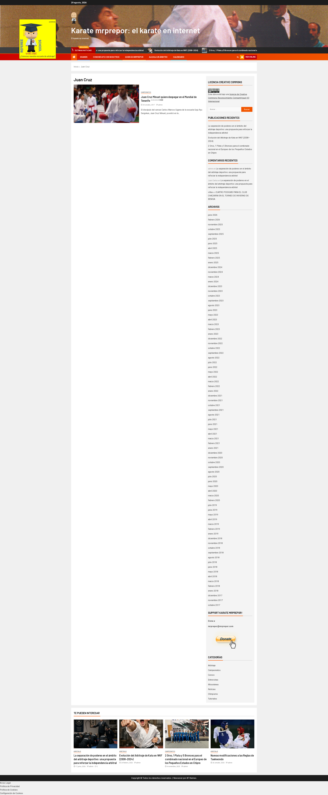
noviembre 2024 (215, 272)
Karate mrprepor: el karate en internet (135, 30)
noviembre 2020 (215, 457)
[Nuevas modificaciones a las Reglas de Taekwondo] (232, 734)
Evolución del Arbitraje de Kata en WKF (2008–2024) (139, 50)
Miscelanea (213, 684)
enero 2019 (213, 534)
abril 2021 (212, 434)
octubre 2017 (214, 605)
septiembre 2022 (216, 353)
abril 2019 (212, 519)
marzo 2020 (213, 495)
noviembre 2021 (215, 400)
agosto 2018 (213, 557)
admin (160, 105)
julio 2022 (212, 362)
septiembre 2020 (216, 467)
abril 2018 (212, 576)
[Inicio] (74, 57)
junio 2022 (212, 367)
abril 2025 (212, 248)
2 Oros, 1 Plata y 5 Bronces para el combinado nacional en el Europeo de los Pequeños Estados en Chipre (216, 50)
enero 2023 (213, 334)
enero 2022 (213, 391)
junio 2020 (212, 481)
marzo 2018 (213, 581)
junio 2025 (212, 243)
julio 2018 (212, 562)
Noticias (212, 689)
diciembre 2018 (215, 538)
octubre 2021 (214, 405)
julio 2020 (212, 476)
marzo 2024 (213, 277)
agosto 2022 (213, 358)
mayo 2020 (213, 486)
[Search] (237, 57)
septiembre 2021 (216, 410)
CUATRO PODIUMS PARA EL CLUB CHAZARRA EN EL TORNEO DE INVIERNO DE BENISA (228, 195)
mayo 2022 (213, 372)
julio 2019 (212, 505)
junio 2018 (212, 567)
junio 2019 (212, 510)
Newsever (178, 778)
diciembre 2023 (215, 286)
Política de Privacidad (10, 786)
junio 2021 (212, 424)
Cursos (211, 675)
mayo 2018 (213, 572)
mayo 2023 (213, 315)
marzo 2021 (213, 438)
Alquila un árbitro (158, 57)
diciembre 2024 (215, 267)
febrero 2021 (214, 443)
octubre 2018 (214, 548)
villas (210, 192)
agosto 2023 (213, 305)
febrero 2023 (214, 329)
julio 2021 (212, 419)
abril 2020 (212, 491)
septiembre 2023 (216, 300)
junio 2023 (212, 310)
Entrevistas (213, 680)
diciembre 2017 (215, 595)
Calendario (178, 57)
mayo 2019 (213, 514)
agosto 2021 (213, 415)
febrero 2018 (214, 586)
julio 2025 (212, 239)
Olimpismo (213, 694)
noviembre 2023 (215, 291)
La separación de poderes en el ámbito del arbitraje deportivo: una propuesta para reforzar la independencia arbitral (230, 129)
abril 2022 (212, 377)
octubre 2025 (214, 229)
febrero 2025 (214, 258)
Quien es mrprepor (134, 57)
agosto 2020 (213, 472)
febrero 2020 (214, 500)
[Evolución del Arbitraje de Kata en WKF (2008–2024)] (141, 734)
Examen (83, 57)
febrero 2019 (214, 529)
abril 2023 (212, 319)
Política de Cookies (9, 790)
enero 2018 (213, 591)
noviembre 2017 (215, 600)
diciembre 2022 (215, 338)
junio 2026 (212, 215)
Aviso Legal (5, 783)
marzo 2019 (213, 524)
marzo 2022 (213, 381)
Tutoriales (212, 699)
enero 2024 (213, 281)
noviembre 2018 (215, 543)
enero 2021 (213, 448)
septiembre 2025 (216, 234)
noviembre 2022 (215, 343)
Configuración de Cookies (11, 793)
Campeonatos (146, 92)
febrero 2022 (214, 386)
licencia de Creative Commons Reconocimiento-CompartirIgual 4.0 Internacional (228, 97)
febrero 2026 (214, 219)
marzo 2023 (213, 324)
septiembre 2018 (216, 552)
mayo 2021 (213, 429)
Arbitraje (212, 665)
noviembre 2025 (215, 224)
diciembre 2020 (215, 453)
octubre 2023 (214, 296)
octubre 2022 (214, 348)
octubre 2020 (214, 462)
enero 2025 (213, 262)
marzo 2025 (213, 253)
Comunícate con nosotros (106, 57)
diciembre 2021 (215, 395)
